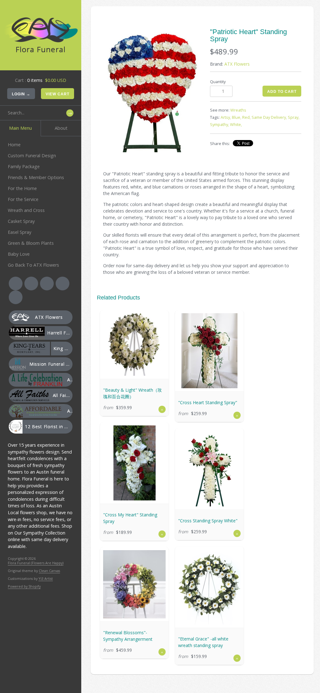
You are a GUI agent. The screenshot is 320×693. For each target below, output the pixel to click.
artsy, (226, 117)
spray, (293, 117)
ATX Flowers (237, 64)
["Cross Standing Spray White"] (209, 468)
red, (246, 117)
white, (236, 124)
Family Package (24, 166)
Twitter (31, 283)
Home (14, 145)
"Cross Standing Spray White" (208, 521)
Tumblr (15, 297)
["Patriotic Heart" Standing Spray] (152, 90)
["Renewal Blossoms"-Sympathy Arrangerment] (134, 584)
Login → (21, 94)
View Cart (57, 94)
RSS (47, 283)
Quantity (218, 81)
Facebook (15, 283)
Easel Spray (19, 232)
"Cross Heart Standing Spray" (207, 402)
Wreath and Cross (26, 210)
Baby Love (19, 254)
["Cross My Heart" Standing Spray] (134, 462)
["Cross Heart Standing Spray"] (209, 350)
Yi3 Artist (45, 578)
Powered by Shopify (24, 586)
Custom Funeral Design (32, 155)
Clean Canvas (49, 570)
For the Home (22, 188)
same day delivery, (269, 117)
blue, (236, 117)
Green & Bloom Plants (31, 243)
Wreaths (238, 110)
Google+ (62, 283)
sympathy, (219, 124)
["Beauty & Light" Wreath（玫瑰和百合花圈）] (134, 344)
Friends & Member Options (36, 177)
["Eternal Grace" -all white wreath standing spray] (209, 587)
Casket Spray (21, 221)
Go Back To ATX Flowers (33, 265)
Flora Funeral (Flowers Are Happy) (35, 562)
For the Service (23, 199)
